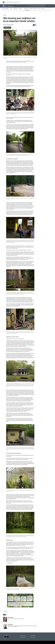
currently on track (17, 350)
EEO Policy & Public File (23, 637)
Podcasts (38, 8)
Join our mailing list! (32, 635)
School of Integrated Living (21, 545)
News (11, 8)
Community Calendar (32, 8)
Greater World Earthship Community (24, 205)
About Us (20, 8)
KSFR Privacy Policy (32, 637)
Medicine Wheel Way (9, 300)
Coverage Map (26, 8)
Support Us (16, 8)
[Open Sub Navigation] (12, 8)
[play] (3, 5)
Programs (7, 8)
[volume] (6, 6)
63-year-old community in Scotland (21, 208)
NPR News (4, 15)
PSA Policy (43, 8)
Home (3, 8)
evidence (12, 124)
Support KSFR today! (27, 10)
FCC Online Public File (22, 635)
